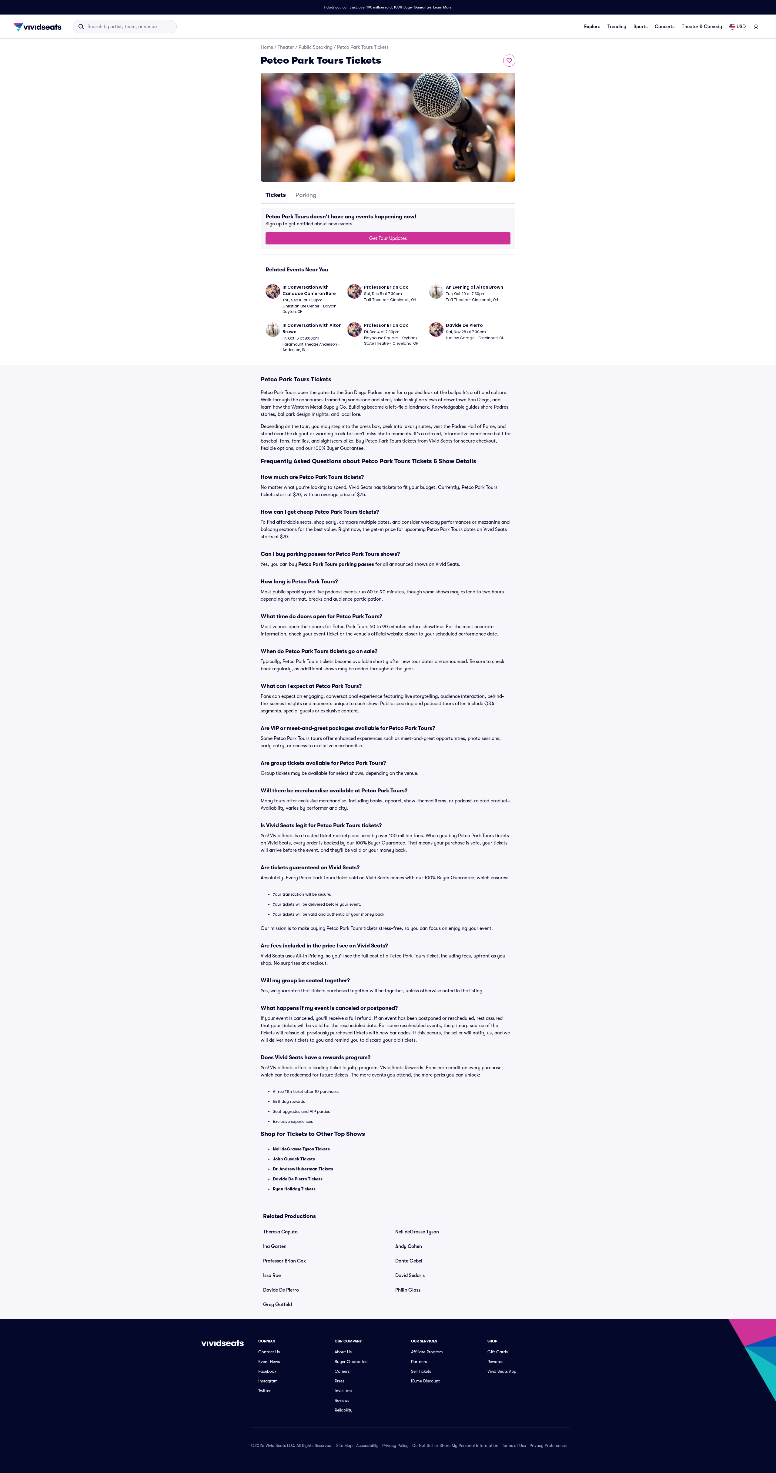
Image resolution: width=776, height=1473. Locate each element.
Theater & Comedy (702, 26)
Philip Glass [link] (407, 1290)
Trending (616, 26)
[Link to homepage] (39, 27)
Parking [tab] (306, 194)
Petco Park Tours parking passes (336, 564)
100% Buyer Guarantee (412, 7)
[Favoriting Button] (509, 61)
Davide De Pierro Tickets (298, 1178)
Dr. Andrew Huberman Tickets (303, 1168)
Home (267, 47)
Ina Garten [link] (274, 1246)
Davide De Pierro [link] (281, 1290)
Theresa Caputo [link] (280, 1232)
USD (741, 26)
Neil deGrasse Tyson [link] (417, 1232)
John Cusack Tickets (294, 1158)
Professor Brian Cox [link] (284, 1261)
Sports (640, 26)
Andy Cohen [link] (408, 1246)
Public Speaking (316, 47)
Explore (592, 26)
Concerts (664, 26)
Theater (286, 47)
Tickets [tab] (276, 194)
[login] (756, 26)
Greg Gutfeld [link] (277, 1304)
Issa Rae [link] (272, 1275)
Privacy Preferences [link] (548, 1445)
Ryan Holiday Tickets (294, 1188)
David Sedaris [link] (410, 1275)
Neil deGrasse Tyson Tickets (301, 1148)
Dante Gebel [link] (408, 1261)
